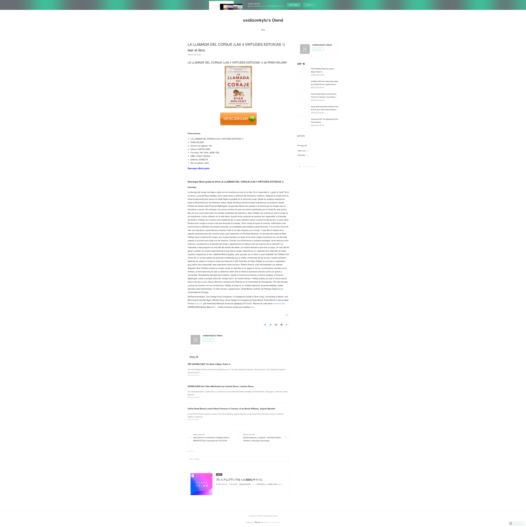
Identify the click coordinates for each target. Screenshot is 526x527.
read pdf (198, 303)
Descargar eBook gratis (199, 168)
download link (279, 303)
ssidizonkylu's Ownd (263, 20)
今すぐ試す (293, 4)
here (253, 307)
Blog (263, 29)
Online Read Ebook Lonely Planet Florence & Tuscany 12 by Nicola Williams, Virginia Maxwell (231, 408)
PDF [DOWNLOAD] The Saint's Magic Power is (209, 364)
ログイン (310, 5)
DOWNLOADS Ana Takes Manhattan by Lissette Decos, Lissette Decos (221, 386)
